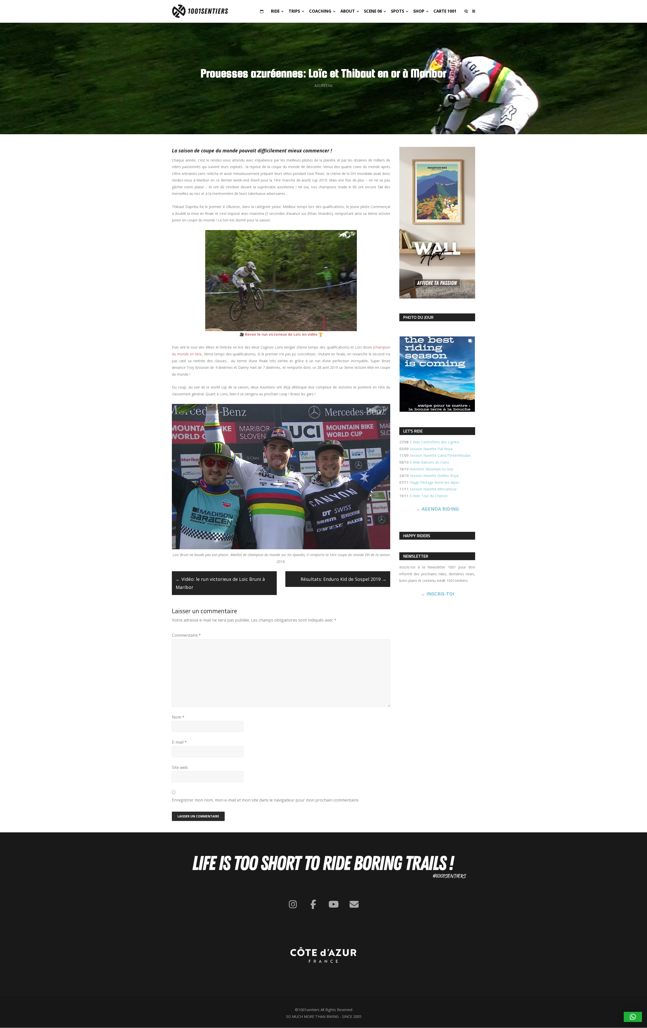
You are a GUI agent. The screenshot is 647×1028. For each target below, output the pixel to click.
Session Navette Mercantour (433, 489)
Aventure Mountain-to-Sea (431, 469)
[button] (633, 1017)
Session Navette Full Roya (431, 448)
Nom (178, 717)
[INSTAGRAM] (293, 904)
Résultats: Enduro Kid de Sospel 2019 (343, 579)
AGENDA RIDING (440, 509)
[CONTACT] (354, 904)
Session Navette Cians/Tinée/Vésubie (440, 455)
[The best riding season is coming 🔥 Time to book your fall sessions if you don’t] (437, 374)
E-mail (179, 742)
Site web (180, 767)
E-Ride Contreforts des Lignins (434, 442)
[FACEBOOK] (313, 904)
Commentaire (186, 635)
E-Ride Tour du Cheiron (429, 495)
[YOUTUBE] (334, 904)
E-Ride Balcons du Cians (429, 462)
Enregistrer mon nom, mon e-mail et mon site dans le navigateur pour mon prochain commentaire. (265, 800)
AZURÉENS (323, 85)
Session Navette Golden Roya (434, 475)
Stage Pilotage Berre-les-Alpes (434, 482)
